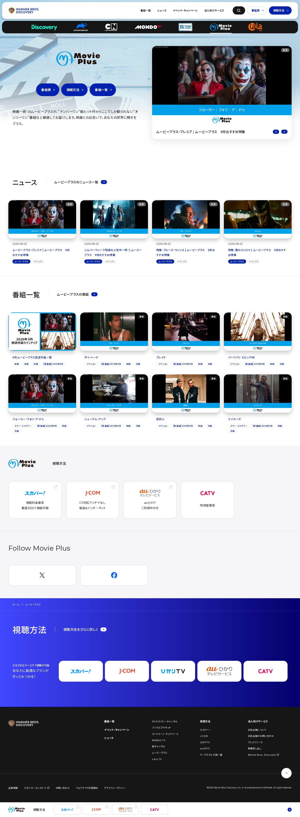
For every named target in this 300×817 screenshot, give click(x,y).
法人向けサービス (214, 10)
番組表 (255, 10)
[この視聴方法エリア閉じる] (289, 809)
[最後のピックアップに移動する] (276, 131)
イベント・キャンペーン (185, 10)
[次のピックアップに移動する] (284, 131)
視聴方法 (278, 10)
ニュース (162, 10)
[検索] (239, 10)
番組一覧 (145, 10)
